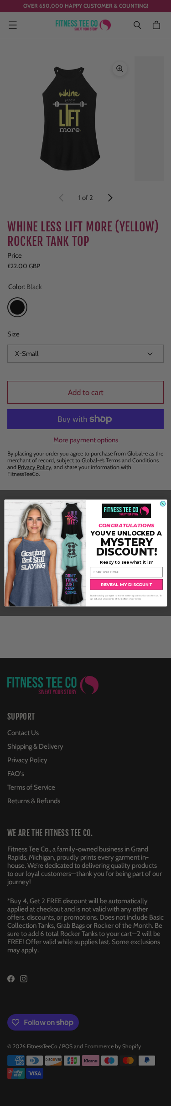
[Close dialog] (162, 503)
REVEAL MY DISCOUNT (126, 584)
